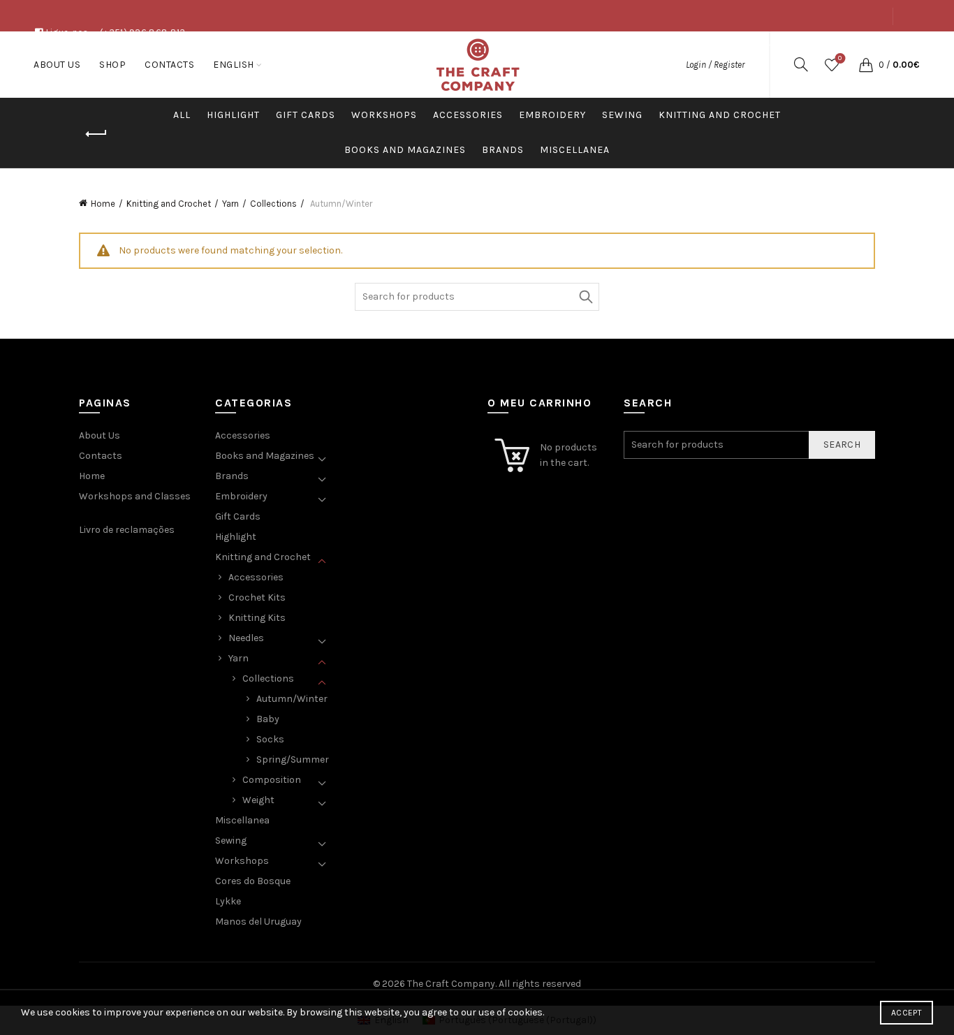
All (182, 115)
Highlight (233, 115)
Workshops (384, 115)
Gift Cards (305, 115)
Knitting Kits (257, 618)
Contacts (862, 47)
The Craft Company (451, 984)
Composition (271, 780)
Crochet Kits (257, 597)
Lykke (228, 901)
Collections (273, 203)
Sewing (622, 115)
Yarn (230, 203)
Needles (246, 638)
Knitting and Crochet (720, 115)
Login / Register (715, 64)
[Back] (96, 134)
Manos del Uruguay (258, 921)
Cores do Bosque (253, 881)
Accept (906, 1013)
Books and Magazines (405, 150)
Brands (503, 150)
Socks (270, 739)
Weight (258, 800)
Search (585, 297)
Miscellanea (575, 150)
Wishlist (840, 58)
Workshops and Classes (135, 496)
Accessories (468, 115)
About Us (767, 47)
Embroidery (552, 115)
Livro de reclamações (127, 530)
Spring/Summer (292, 759)
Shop (814, 47)
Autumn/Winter (292, 699)
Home (103, 203)
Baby (267, 719)
